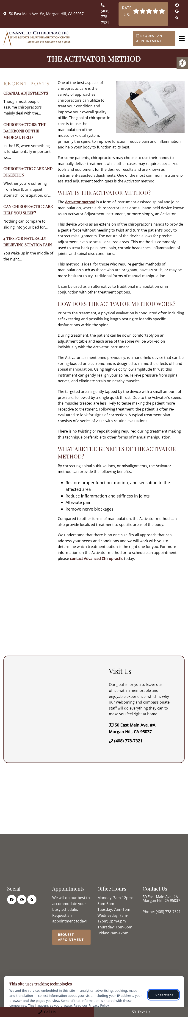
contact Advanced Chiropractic (96, 558)
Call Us (49, 1011)
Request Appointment (71, 937)
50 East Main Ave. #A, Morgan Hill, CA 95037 (46, 13)
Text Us (143, 1011)
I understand (164, 995)
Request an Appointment (149, 38)
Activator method (80, 201)
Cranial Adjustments (25, 92)
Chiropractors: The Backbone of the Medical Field (24, 131)
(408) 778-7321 (105, 16)
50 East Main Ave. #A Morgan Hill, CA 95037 (161, 898)
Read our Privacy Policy (91, 1005)
